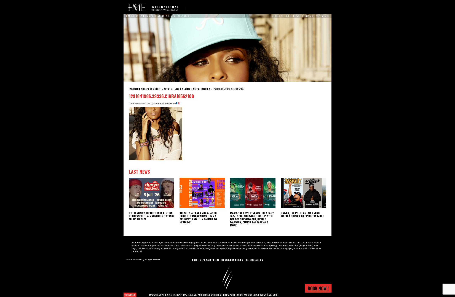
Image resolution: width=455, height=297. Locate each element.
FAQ (246, 260)
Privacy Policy (211, 260)
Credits (196, 260)
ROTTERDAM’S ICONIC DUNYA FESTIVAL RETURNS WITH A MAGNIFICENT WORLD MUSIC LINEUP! (151, 216)
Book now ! (318, 288)
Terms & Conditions (232, 260)
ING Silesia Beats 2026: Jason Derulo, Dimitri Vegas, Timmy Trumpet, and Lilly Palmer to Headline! (198, 217)
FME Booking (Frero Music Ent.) (156, 7)
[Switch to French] (177, 103)
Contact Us (256, 260)
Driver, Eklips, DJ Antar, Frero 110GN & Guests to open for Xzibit (302, 214)
